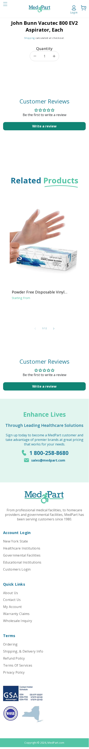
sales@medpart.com (48, 460)
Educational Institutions (22, 562)
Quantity (44, 48)
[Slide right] (53, 328)
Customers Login (17, 569)
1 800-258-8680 (49, 453)
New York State (15, 541)
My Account (12, 606)
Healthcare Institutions (21, 548)
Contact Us (12, 599)
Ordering (10, 644)
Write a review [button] (44, 126)
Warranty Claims (16, 613)
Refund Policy (14, 658)
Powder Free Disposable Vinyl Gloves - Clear (38, 292)
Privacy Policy (14, 672)
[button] (5, 9)
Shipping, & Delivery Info (23, 651)
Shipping (29, 38)
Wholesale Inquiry (17, 620)
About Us (10, 593)
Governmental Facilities (21, 555)
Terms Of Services (17, 665)
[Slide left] (35, 328)
